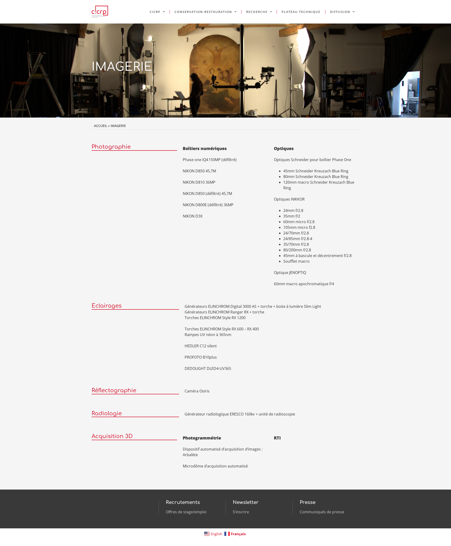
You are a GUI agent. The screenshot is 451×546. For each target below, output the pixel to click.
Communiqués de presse (322, 512)
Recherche (257, 12)
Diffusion (340, 12)
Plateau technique (301, 12)
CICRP (155, 12)
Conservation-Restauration (203, 12)
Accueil (100, 125)
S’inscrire (241, 512)
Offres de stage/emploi (186, 512)
